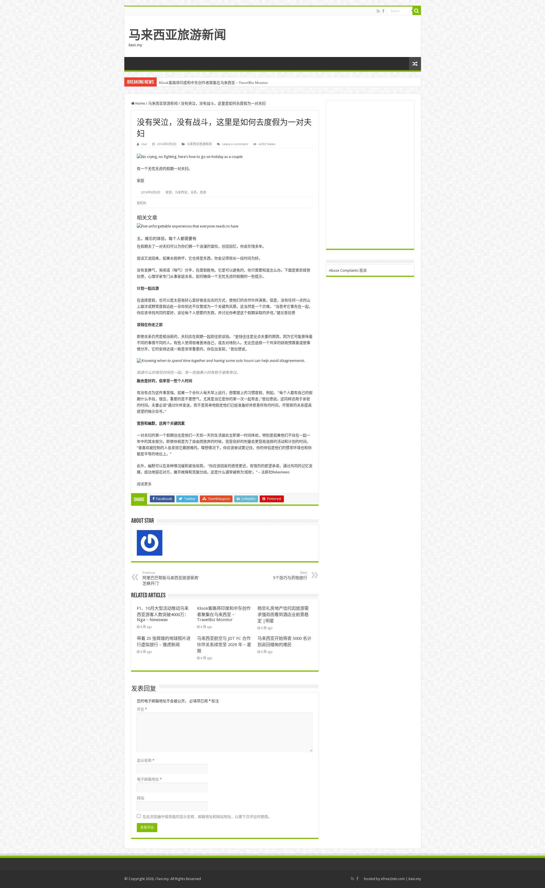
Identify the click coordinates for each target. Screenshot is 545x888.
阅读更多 (144, 484)
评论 (142, 709)
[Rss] (378, 11)
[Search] (416, 11)
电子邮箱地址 (149, 779)
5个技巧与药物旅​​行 (290, 575)
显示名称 (145, 760)
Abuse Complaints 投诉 (348, 270)
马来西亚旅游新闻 (177, 35)
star (144, 144)
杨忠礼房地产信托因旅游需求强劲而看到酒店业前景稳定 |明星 (283, 614)
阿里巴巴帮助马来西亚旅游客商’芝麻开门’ (170, 578)
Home (140, 103)
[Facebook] (383, 11)
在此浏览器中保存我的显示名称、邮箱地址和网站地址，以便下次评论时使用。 (207, 817)
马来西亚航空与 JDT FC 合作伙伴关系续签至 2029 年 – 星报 (224, 644)
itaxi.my (414, 879)
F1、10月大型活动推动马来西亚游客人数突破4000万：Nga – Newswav (162, 614)
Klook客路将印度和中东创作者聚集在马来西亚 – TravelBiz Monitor (213, 83)
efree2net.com (393, 879)
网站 (140, 798)
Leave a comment (235, 144)
